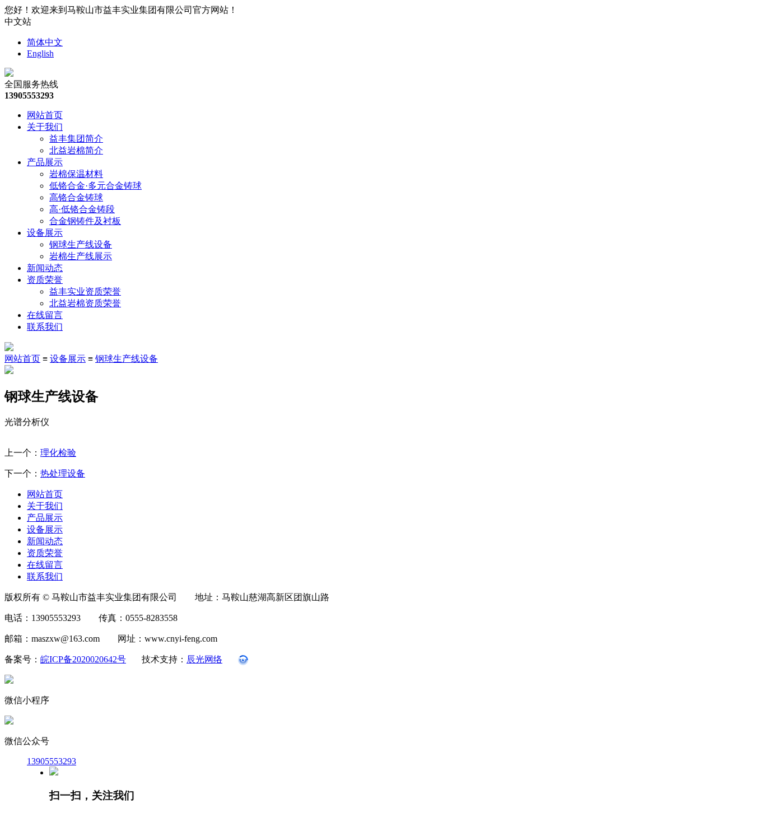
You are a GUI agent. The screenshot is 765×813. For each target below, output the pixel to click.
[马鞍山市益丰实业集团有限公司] (8, 73)
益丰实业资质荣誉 (85, 291)
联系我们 (45, 326)
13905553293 (51, 761)
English (40, 53)
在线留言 (45, 315)
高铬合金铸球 (76, 197)
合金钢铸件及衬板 (85, 221)
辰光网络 (204, 659)
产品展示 (45, 162)
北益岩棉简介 (76, 150)
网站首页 (45, 115)
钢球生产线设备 (80, 244)
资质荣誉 (45, 279)
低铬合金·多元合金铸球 (95, 185)
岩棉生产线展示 (80, 256)
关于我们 (45, 127)
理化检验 (58, 452)
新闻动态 (45, 268)
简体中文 (45, 42)
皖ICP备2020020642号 (83, 659)
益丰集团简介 (76, 138)
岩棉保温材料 (76, 174)
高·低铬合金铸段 (82, 209)
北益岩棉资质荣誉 (85, 303)
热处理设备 (62, 473)
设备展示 (45, 232)
